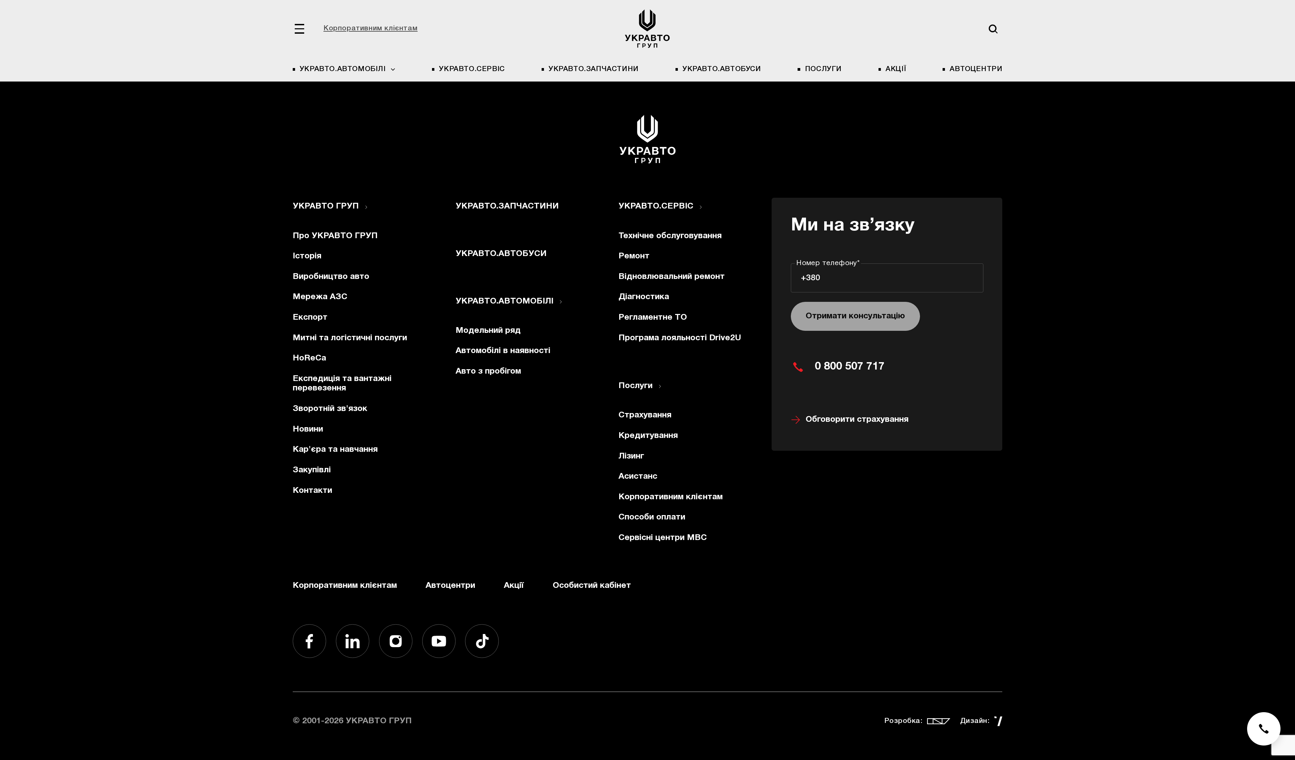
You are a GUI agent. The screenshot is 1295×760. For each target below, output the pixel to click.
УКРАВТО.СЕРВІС (472, 69)
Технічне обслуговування (670, 236)
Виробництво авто (331, 277)
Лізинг (631, 456)
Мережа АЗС (320, 297)
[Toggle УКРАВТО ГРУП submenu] (366, 207)
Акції (896, 69)
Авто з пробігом (488, 371)
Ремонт (634, 256)
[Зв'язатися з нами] (1264, 729)
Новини (308, 429)
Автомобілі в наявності (503, 351)
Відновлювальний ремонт (671, 277)
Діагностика (643, 297)
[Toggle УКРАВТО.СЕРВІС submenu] (700, 207)
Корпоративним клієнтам (370, 28)
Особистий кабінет (592, 586)
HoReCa (309, 358)
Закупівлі (312, 470)
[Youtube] (439, 641)
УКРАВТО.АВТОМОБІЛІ (504, 301)
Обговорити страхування (857, 419)
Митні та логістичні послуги (350, 338)
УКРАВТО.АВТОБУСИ (722, 69)
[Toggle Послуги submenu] (660, 386)
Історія (307, 256)
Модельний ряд (488, 331)
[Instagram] (396, 641)
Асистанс (637, 476)
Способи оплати (651, 517)
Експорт (310, 317)
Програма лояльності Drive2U (679, 338)
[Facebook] (309, 641)
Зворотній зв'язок (330, 409)
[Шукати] (993, 28)
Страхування (644, 415)
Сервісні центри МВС (662, 538)
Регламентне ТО (652, 317)
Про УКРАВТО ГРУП (335, 236)
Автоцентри (976, 69)
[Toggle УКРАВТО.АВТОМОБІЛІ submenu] (561, 302)
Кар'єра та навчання (335, 449)
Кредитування (648, 436)
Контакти (312, 491)
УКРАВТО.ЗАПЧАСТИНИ (594, 69)
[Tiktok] (482, 641)
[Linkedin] (353, 641)
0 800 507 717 (850, 367)
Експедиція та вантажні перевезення (342, 383)
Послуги (823, 69)
